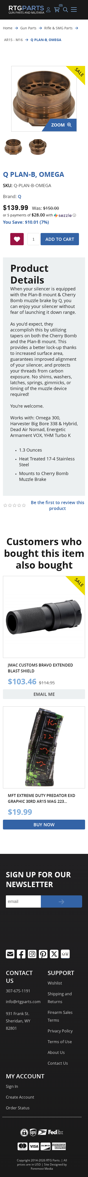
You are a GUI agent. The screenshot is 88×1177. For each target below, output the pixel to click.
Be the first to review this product (57, 505)
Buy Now (44, 824)
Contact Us (58, 1063)
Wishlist (55, 983)
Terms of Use (60, 1041)
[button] (44, 215)
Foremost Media (42, 1168)
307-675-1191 (18, 991)
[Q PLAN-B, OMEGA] (13, 147)
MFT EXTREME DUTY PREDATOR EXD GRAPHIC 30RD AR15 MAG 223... (41, 798)
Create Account (20, 1097)
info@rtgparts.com (23, 1001)
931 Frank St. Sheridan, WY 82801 (18, 1021)
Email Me (44, 694)
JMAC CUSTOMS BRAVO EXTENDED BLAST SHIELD (40, 668)
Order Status (18, 1108)
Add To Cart (59, 239)
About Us (56, 1052)
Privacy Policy (60, 1031)
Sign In (12, 1086)
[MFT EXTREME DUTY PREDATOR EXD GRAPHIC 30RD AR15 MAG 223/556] (44, 747)
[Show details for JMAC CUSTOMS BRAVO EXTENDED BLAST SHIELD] (44, 617)
